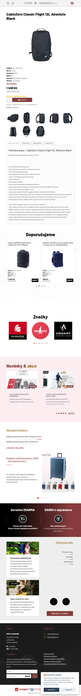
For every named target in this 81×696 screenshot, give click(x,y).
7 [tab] (48, 498)
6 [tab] (47, 343)
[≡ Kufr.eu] (40, 3)
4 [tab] (44, 286)
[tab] (13, 143)
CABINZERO (15, 107)
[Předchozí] (66, 602)
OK (35, 676)
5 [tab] (44, 343)
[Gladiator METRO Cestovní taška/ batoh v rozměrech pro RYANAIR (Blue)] (57, 262)
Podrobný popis (13, 143)
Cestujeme (68, 562)
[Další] (54, 602)
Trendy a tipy (67, 552)
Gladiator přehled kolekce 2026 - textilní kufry (22, 442)
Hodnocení (49, 143)
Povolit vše (51, 689)
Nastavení (68, 689)
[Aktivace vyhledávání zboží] (8, 3)
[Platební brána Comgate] (22, 689)
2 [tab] (39, 286)
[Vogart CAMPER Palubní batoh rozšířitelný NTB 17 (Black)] (23, 262)
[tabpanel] (23, 261)
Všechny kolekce (15, 448)
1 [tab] (36, 286)
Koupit (23, 100)
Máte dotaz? (37, 143)
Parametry (26, 143)
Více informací (11, 84)
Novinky (69, 557)
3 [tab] (41, 286)
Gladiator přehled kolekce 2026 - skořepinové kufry (24, 437)
